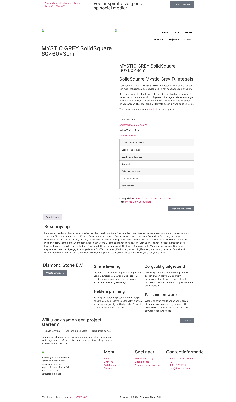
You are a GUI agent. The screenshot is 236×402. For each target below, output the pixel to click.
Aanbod (175, 32)
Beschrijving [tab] (52, 217)
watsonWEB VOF (78, 397)
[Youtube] (118, 24)
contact (153, 109)
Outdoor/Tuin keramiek (145, 198)
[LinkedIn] (118, 18)
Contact (188, 39)
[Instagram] (118, 11)
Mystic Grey (131, 201)
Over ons (158, 39)
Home (165, 32)
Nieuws (188, 32)
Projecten (174, 39)
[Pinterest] (118, 21)
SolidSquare (164, 198)
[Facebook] (118, 15)
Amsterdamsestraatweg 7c (133, 124)
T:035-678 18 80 (128, 135)
